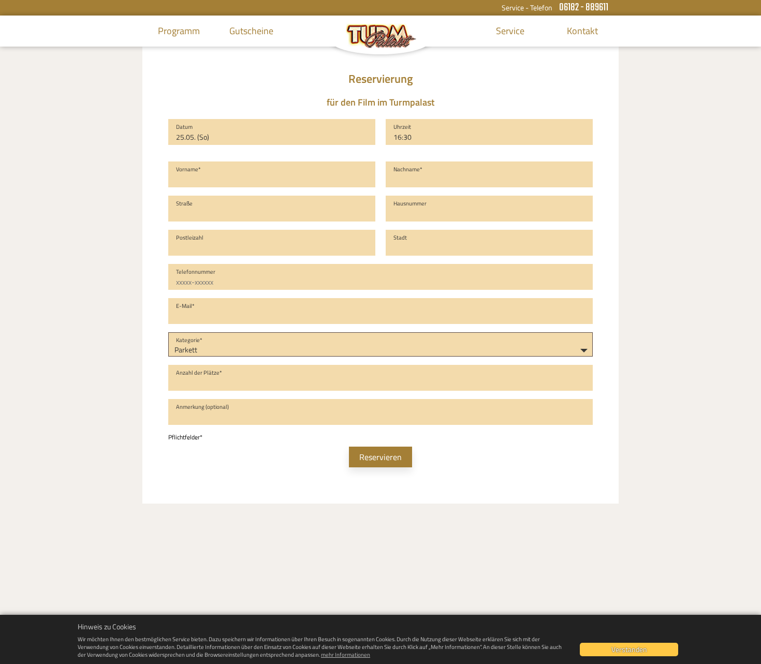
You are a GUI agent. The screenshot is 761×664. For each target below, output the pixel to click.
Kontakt (582, 31)
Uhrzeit (402, 127)
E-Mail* (185, 306)
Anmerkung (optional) (202, 407)
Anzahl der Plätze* (199, 372)
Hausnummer (410, 203)
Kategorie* (189, 340)
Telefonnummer (195, 272)
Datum (184, 127)
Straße (184, 203)
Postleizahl (189, 237)
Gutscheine (251, 31)
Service (510, 31)
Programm (179, 31)
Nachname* (407, 169)
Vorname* (188, 169)
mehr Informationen (345, 655)
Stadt (400, 237)
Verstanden (629, 649)
